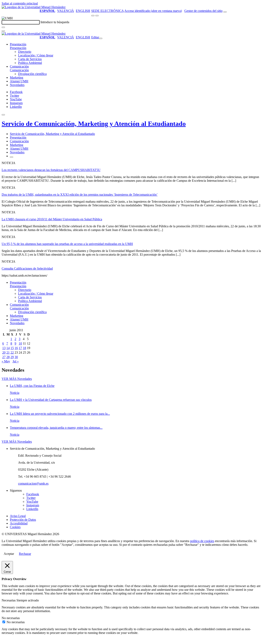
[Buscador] (225, 12)
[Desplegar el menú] (97, 15)
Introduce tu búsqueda (54, 22)
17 (20, 348)
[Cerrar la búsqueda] (3, 31)
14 (8, 348)
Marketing (16, 77)
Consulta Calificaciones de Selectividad (27, 268)
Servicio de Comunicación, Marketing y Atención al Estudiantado (94, 123)
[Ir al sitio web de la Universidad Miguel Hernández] (34, 7)
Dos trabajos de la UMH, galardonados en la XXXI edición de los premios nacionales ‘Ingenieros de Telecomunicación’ (80, 194)
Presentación (18, 44)
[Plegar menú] (100, 38)
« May (6, 361)
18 (24, 348)
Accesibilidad (19, 523)
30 (16, 357)
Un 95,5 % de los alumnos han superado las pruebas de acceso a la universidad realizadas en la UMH (67, 244)
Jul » (16, 361)
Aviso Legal (18, 516)
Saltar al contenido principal (20, 3)
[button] (18, 48)
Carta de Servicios (30, 59)
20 (4, 352)
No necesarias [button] (11, 618)
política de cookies (202, 541)
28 (8, 357)
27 (4, 357)
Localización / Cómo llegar (35, 55)
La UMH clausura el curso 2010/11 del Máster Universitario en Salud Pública (52, 219)
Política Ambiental (30, 62)
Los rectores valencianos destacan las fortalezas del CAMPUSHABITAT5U (51, 170)
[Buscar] (3, 27)
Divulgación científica (32, 74)
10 (20, 343)
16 (16, 348)
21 (8, 352)
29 (12, 357)
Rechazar (25, 553)
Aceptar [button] (9, 553)
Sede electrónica (107, 11)
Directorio (24, 51)
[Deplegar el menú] (11, 157)
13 (4, 348)
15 (12, 348)
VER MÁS (17, 379)
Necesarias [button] (9, 600)
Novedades (17, 85)
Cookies (15, 527)
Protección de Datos (23, 519)
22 (12, 352)
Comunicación (19, 66)
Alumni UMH (19, 81)
